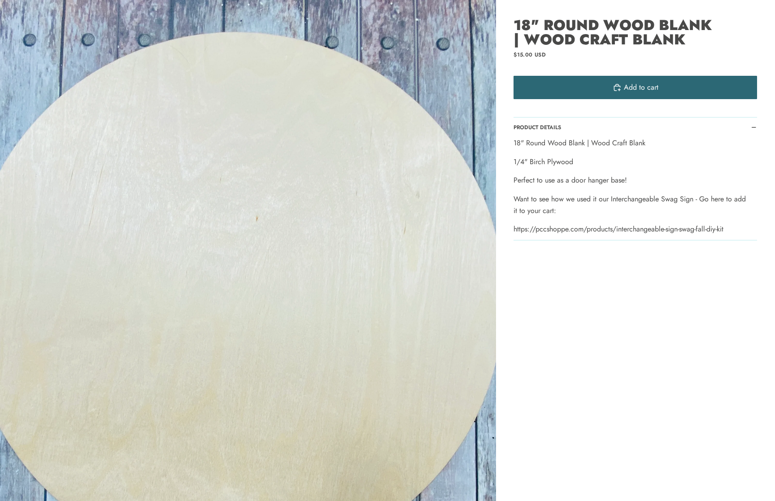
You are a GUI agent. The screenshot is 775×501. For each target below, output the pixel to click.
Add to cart (641, 87)
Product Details (537, 127)
